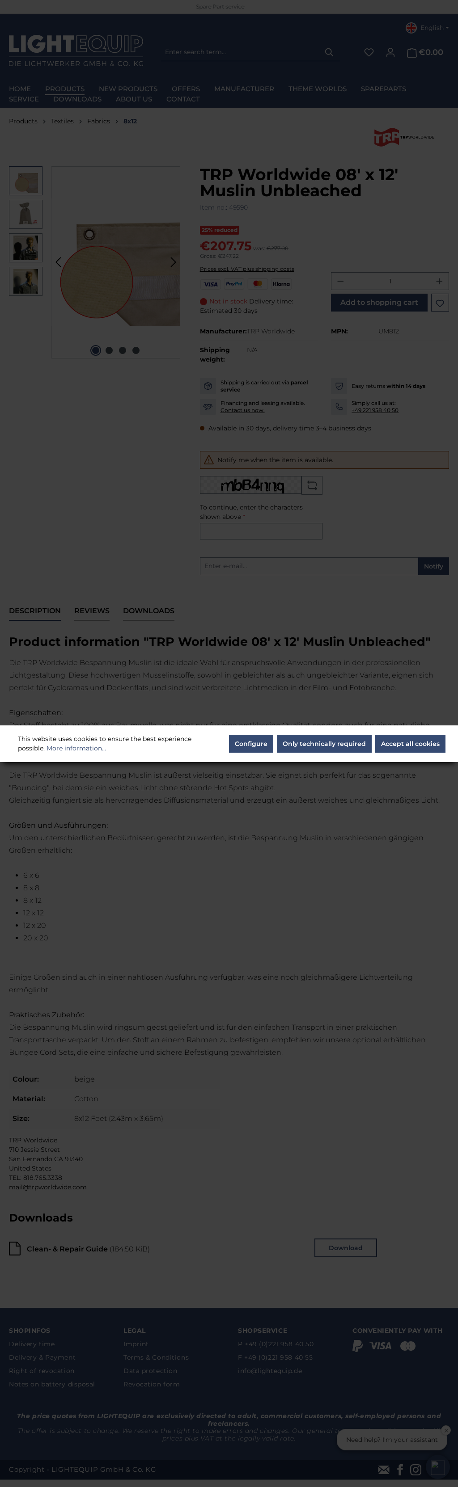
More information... (76, 748)
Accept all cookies (410, 744)
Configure (251, 744)
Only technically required (324, 744)
